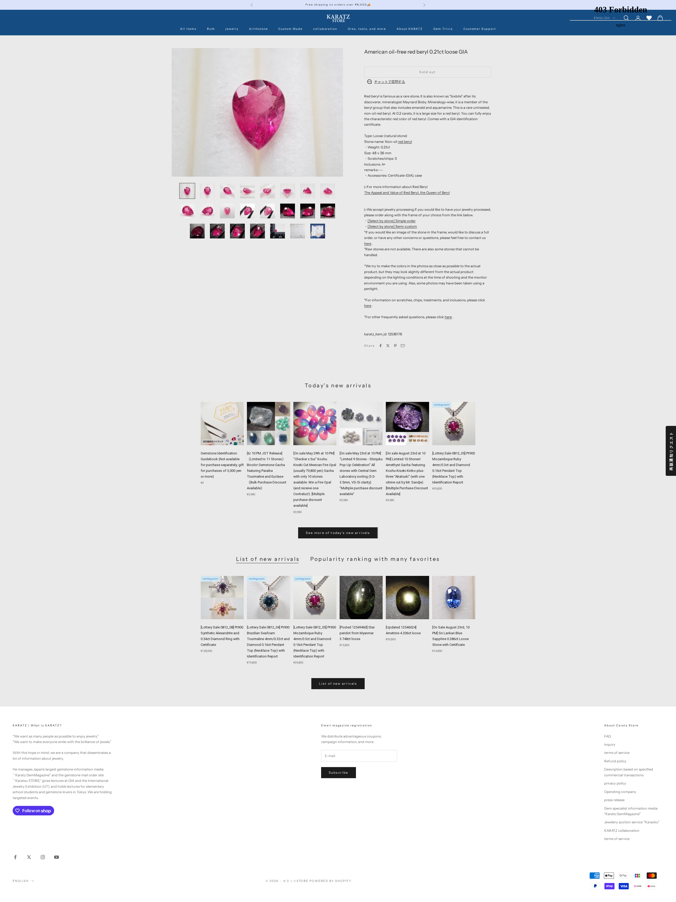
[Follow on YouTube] (56, 857)
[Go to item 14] (287, 211)
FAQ (607, 736)
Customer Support (479, 29)
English (21, 881)
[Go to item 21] (277, 231)
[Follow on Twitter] (29, 857)
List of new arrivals (268, 559)
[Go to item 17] (197, 231)
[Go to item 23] (318, 231)
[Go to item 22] (298, 231)
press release (614, 800)
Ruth (211, 29)
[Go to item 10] (207, 211)
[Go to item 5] (267, 191)
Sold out (427, 72)
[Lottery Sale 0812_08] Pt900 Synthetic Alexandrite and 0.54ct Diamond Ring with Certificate (222, 636)
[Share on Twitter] (388, 346)
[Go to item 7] (308, 191)
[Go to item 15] (308, 211)
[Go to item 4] (247, 191)
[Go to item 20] (257, 231)
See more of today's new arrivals (338, 533)
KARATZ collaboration (621, 830)
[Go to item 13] (267, 211)
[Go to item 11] (227, 211)
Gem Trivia (443, 29)
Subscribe (338, 772)
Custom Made (290, 29)
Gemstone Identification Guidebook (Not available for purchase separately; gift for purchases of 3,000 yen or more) (222, 464)
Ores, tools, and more (367, 29)
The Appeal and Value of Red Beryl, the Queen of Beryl (407, 192)
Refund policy (615, 761)
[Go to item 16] (328, 211)
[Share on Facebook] (380, 346)
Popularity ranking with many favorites (375, 559)
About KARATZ (410, 29)
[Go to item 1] (187, 191)
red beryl (405, 141)
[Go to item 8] (328, 191)
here (367, 243)
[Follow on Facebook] (15, 857)
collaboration (325, 29)
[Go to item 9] (187, 211)
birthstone (258, 29)
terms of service (617, 752)
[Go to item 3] (227, 191)
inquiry (609, 744)
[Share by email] (403, 346)
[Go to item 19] (237, 231)
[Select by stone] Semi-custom (392, 226)
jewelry (232, 29)
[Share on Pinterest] (395, 346)
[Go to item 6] (287, 191)
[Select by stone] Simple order (392, 221)
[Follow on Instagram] (42, 857)
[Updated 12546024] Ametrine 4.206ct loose (403, 630)
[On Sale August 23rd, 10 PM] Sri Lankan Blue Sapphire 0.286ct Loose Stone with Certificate (451, 636)
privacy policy (615, 783)
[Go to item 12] (247, 211)
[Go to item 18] (217, 231)
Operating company (620, 792)
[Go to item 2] (207, 191)
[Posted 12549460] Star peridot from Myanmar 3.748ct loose (357, 633)
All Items (188, 29)
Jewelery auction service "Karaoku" (631, 822)
